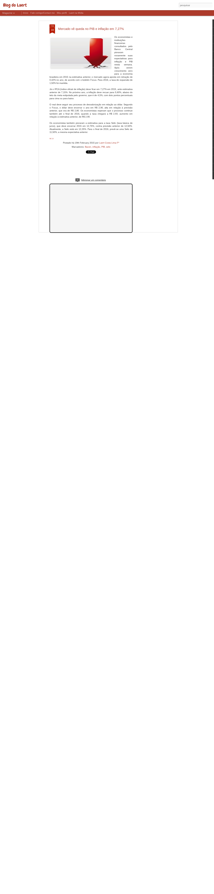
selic (108, 147)
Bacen (88, 147)
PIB (103, 147)
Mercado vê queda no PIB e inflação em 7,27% (91, 29)
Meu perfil (62, 13)
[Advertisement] (149, 74)
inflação (96, 147)
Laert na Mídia (76, 13)
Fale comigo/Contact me (42, 13)
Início (25, 13)
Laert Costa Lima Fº (109, 142)
